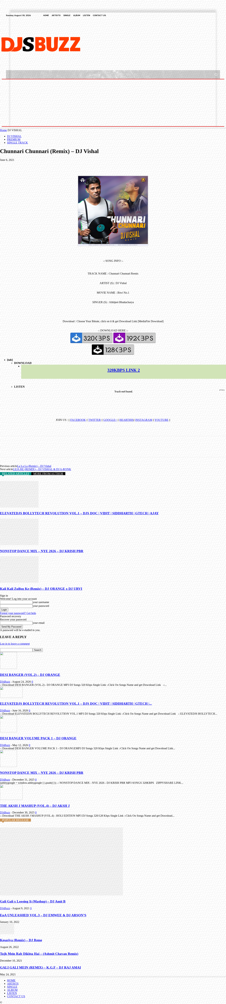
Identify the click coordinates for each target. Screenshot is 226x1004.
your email (38, 622)
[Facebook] (201, 15)
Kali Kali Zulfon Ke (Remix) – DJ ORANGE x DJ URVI (41, 589)
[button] (216, 74)
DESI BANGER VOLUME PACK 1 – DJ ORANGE (38, 738)
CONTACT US (16, 996)
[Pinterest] (31, 165)
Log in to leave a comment (15, 643)
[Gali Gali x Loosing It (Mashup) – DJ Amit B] (61, 894)
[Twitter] (209, 15)
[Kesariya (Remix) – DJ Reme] (7, 933)
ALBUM (12, 989)
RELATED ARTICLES (15, 473)
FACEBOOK (78, 419)
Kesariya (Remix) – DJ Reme (21, 940)
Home (3, 130)
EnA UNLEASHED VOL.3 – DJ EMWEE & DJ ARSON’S (43, 915)
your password (41, 605)
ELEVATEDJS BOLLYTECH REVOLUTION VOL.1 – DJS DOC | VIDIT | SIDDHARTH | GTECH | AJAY (79, 513)
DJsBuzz (5, 681)
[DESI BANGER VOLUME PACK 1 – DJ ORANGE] (8, 731)
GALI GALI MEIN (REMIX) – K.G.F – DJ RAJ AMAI (40, 967)
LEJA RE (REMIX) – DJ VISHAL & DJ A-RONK (42, 469)
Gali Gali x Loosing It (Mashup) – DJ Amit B (33, 901)
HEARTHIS (126, 419)
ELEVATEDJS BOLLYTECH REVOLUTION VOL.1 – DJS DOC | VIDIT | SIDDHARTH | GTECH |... (76, 703)
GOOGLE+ (110, 419)
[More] (57, 165)
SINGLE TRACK (17, 142)
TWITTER (94, 419)
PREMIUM (13, 139)
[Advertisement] (98, 44)
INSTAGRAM (143, 419)
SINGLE (12, 986)
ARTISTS (13, 983)
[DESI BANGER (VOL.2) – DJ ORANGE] (8, 667)
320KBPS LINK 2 (123, 370)
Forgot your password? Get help (18, 613)
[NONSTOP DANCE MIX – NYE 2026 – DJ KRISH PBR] (19, 544)
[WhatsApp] (44, 165)
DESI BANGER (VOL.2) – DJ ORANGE (30, 675)
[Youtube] (218, 15)
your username (41, 602)
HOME (11, 980)
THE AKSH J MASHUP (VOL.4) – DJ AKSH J (35, 806)
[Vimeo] (214, 15)
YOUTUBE (161, 419)
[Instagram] (205, 15)
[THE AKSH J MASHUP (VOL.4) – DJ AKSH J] (11, 798)
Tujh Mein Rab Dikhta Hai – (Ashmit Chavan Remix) (39, 954)
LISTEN (12, 993)
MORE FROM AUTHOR (48, 473)
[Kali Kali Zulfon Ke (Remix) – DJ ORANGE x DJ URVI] (19, 581)
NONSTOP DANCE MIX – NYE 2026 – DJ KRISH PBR (41, 551)
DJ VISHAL (14, 136)
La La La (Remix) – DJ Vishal (34, 466)
